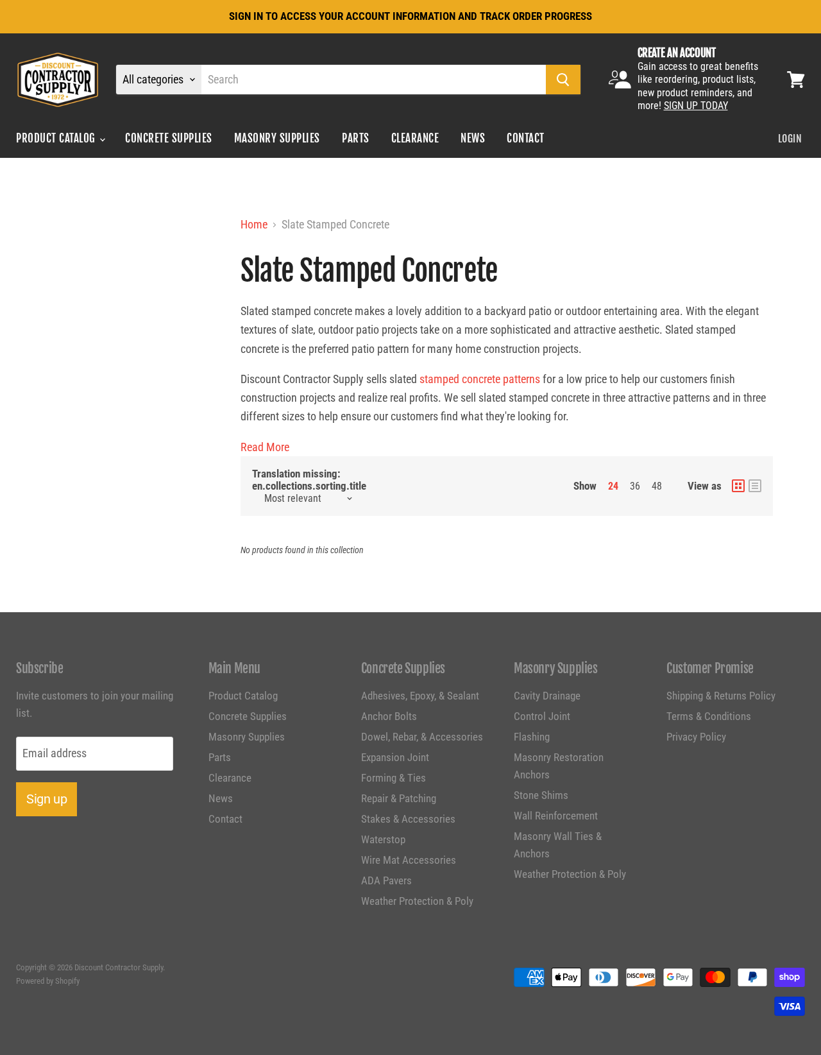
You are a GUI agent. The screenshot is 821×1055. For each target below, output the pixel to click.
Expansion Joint (395, 757)
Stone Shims (541, 795)
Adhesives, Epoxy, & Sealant (420, 695)
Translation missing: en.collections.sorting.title (309, 480)
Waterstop (383, 839)
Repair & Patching (398, 798)
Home (254, 224)
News (473, 138)
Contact (526, 138)
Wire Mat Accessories (408, 859)
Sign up (46, 799)
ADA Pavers (386, 880)
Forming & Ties (393, 777)
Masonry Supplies (277, 138)
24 (613, 486)
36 (635, 486)
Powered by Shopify (48, 981)
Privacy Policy (696, 736)
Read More (265, 447)
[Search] (563, 79)
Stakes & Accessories (408, 818)
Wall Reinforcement (556, 815)
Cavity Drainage (547, 695)
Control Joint (542, 716)
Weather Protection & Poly (417, 901)
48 (657, 486)
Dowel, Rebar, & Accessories (422, 736)
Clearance (415, 138)
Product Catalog (57, 138)
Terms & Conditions (708, 716)
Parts (355, 138)
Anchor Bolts (389, 716)
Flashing (532, 736)
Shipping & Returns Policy (720, 695)
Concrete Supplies (168, 138)
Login (790, 138)
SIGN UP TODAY (696, 105)
